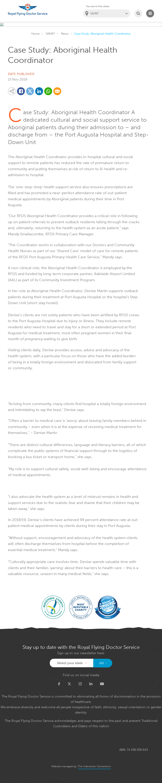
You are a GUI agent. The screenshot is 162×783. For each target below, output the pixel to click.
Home (35, 33)
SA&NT (50, 33)
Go (101, 663)
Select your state (70, 663)
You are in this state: (98, 6)
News (65, 33)
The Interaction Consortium (94, 766)
